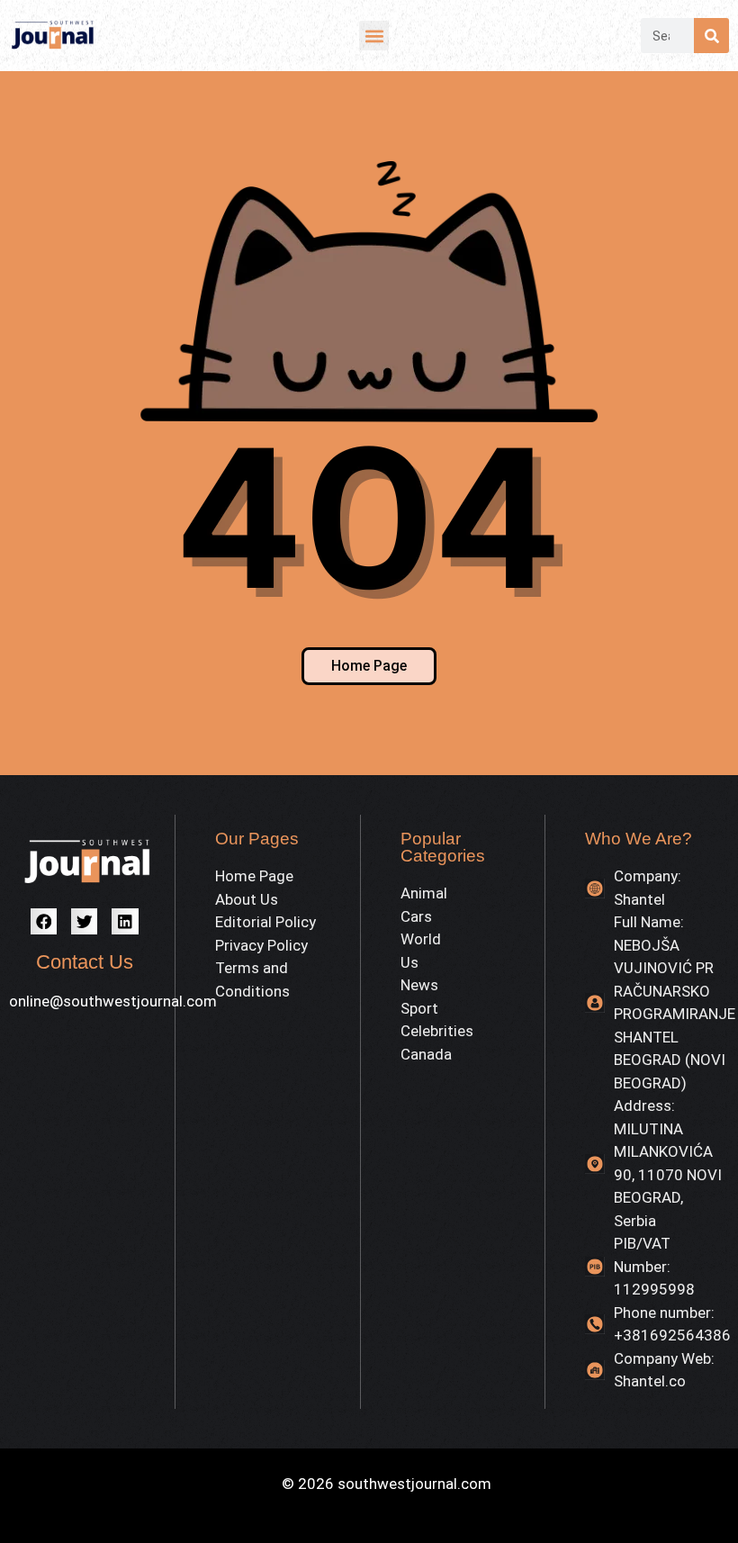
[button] (374, 35)
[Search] (711, 35)
